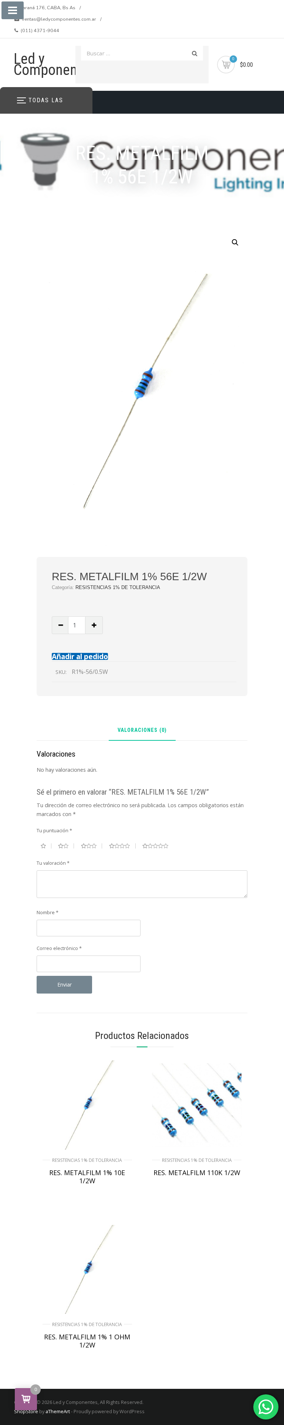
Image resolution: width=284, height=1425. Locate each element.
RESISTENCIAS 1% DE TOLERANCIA (117, 587)
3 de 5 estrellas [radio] (91, 846)
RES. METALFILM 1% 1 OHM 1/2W (87, 1341)
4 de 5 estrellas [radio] (122, 846)
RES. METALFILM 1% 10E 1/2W (87, 1176)
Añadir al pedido (80, 656)
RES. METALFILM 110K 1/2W (196, 1172)
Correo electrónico (59, 948)
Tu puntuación (54, 830)
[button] (235, 242)
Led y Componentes (55, 64)
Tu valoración (53, 863)
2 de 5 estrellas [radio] (66, 846)
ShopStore (26, 1411)
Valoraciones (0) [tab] (142, 730)
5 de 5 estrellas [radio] (158, 846)
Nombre (47, 912)
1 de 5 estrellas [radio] (46, 846)
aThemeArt (57, 1411)
